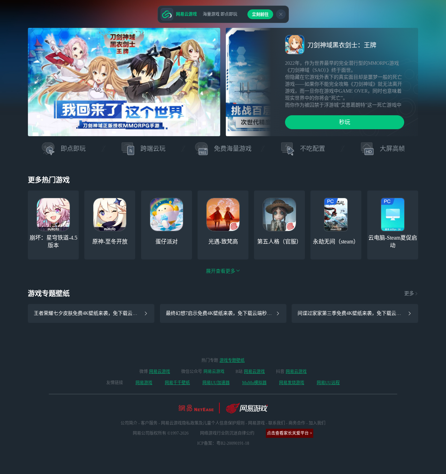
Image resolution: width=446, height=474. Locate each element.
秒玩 (344, 122)
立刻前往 (260, 14)
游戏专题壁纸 (232, 360)
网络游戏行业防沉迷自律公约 (227, 433)
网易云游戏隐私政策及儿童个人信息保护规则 (203, 423)
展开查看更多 (220, 271)
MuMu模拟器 (254, 382)
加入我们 (317, 423)
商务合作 (297, 423)
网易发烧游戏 (291, 382)
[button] (114, 132)
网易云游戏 (159, 371)
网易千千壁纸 (177, 382)
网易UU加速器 (216, 382)
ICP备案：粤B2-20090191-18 (223, 443)
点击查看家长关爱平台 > (289, 433)
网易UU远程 (328, 382)
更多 (409, 293)
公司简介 (129, 423)
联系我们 (276, 423)
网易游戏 (144, 382)
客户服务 (149, 423)
